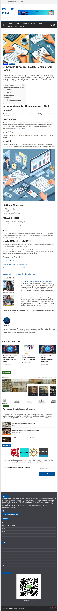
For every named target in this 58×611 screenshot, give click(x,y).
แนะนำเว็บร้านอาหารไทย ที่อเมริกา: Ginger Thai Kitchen (24, 438)
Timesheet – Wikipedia (8, 260)
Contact (22, 26)
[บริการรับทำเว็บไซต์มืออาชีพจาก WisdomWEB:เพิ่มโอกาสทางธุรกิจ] (47, 345)
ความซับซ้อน (9, 92)
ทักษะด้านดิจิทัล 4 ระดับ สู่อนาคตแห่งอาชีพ (43, 310)
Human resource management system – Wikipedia (15, 268)
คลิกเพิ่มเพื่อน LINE (29, 600)
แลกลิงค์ (3, 538)
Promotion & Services (29, 23)
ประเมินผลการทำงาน (18, 128)
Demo (3, 553)
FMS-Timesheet (12, 63)
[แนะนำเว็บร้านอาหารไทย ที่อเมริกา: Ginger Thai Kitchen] (6, 439)
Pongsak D (14, 72)
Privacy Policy (5, 535)
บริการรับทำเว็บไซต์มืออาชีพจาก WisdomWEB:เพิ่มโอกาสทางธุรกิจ (47, 359)
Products (9, 23)
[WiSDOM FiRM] (3, 25)
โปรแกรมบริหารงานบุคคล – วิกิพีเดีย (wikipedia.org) (15, 264)
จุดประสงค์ (9, 89)
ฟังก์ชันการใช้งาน (10, 91)
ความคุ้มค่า (9, 94)
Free (3, 568)
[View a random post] (54, 25)
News (40, 23)
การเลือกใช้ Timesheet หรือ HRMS (14, 100)
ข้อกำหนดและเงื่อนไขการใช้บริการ (9, 526)
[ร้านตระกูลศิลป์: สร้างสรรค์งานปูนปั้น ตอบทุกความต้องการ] (6, 424)
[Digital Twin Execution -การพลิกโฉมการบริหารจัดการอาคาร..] (6, 431)
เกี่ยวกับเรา (4, 532)
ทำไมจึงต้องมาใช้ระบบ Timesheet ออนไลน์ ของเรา (33, 296)
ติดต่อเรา (4, 523)
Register (4, 565)
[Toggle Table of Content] (23, 85)
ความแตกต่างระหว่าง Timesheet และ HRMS (14, 87)
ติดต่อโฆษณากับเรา (6, 529)
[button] (12, 23)
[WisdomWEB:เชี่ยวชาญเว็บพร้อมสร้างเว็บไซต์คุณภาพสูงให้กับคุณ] (10, 345)
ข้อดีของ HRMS (8, 97)
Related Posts (10, 102)
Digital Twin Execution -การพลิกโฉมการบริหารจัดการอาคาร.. (25, 430)
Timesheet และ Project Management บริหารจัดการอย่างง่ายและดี (36, 281)
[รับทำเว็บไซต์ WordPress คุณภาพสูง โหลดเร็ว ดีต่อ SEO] (29, 345)
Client (16, 26)
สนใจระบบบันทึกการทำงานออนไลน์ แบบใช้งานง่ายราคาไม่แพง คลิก (19, 274)
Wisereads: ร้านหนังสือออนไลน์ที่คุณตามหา (19, 409)
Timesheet (5, 233)
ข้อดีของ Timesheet (9, 95)
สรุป (7, 99)
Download (9, 26)
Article (17, 23)
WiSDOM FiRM (8, 11)
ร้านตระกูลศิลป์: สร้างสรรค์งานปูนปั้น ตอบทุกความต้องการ (24, 423)
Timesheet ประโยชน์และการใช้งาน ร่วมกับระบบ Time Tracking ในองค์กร (16, 312)
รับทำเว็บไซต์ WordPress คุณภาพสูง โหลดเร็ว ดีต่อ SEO (29, 358)
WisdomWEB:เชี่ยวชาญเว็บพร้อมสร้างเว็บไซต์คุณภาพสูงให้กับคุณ (10, 359)
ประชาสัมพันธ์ (6, 406)
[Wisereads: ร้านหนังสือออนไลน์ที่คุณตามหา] (29, 389)
